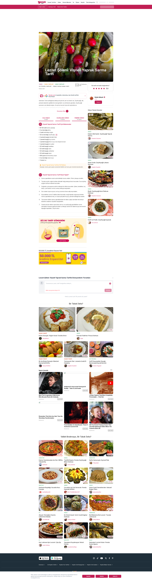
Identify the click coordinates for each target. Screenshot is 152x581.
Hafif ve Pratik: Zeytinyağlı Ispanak (99, 220)
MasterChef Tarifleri (62, 6)
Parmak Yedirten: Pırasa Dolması (87, 335)
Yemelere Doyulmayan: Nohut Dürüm (74, 543)
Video (59, 2)
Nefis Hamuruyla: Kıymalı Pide (99, 460)
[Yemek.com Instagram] (94, 558)
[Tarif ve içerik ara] (97, 2)
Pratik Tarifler (42, 6)
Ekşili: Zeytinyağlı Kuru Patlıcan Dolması (98, 192)
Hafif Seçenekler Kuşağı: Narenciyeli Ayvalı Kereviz (97, 362)
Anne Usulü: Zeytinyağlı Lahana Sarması (98, 163)
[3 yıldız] (99, 88)
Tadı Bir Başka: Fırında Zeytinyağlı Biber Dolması (75, 461)
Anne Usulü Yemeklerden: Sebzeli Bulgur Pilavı (100, 488)
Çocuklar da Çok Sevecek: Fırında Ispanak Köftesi (75, 488)
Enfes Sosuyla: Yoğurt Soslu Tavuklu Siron (52, 335)
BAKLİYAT (41, 485)
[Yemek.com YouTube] (101, 558)
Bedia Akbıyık (99, 97)
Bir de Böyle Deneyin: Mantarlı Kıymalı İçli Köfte (49, 362)
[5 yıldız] (104, 88)
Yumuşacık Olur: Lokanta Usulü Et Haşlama (75, 362)
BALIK (90, 540)
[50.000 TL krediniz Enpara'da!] (63, 258)
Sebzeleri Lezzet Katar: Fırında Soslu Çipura (99, 543)
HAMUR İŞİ (41, 457)
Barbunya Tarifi (51, 6)
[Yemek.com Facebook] (109, 558)
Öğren (77, 2)
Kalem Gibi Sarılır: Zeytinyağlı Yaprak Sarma (100, 134)
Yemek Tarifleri (52, 2)
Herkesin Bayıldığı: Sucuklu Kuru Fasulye (49, 488)
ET (39, 512)
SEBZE (89, 131)
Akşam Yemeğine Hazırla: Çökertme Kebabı (47, 516)
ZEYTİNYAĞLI (92, 359)
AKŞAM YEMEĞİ (43, 333)
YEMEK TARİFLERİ (48, 84)
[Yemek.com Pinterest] (112, 558)
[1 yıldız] (94, 88)
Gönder (108, 290)
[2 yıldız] (96, 88)
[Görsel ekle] (110, 283)
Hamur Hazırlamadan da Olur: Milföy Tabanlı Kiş (51, 461)
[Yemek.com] (42, 2)
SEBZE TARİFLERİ (59, 84)
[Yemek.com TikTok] (97, 558)
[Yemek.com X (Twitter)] (106, 558)
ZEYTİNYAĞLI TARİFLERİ (45, 86)
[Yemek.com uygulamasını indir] (44, 558)
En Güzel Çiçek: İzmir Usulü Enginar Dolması (75, 516)
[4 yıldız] (101, 88)
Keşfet (82, 2)
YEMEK (40, 84)
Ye (73, 2)
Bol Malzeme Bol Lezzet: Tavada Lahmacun (100, 516)
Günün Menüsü (67, 2)
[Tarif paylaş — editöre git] (63, 229)
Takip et (98, 102)
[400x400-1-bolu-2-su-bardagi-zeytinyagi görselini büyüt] (56, 135)
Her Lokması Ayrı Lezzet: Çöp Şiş (50, 542)
